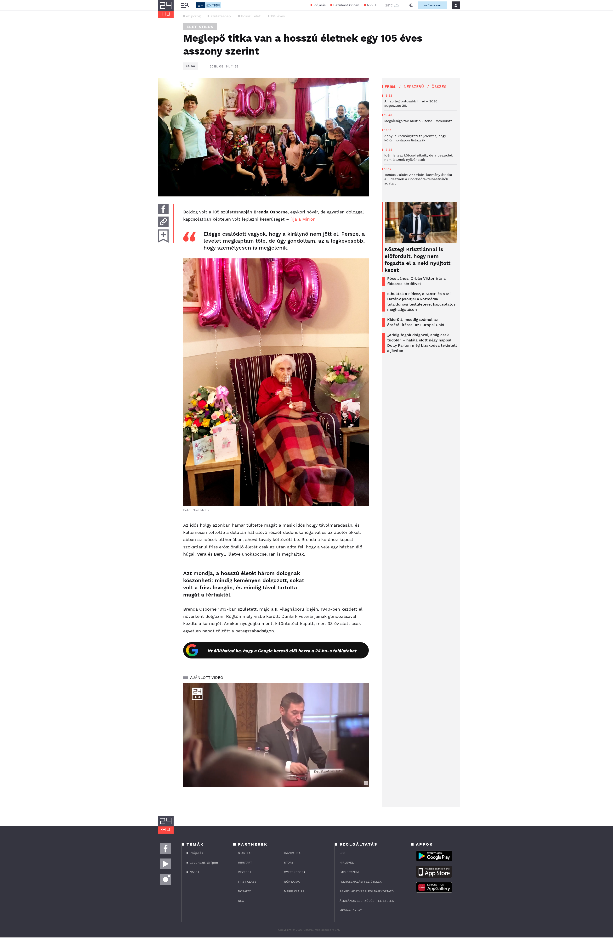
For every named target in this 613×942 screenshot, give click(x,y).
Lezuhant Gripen (346, 5)
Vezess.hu (246, 872)
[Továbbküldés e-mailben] (163, 222)
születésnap (220, 16)
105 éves (278, 16)
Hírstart (245, 862)
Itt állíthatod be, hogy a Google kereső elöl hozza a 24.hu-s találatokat (281, 650)
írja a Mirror (302, 219)
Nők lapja (292, 881)
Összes (438, 86)
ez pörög (193, 16)
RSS (342, 853)
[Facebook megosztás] (163, 209)
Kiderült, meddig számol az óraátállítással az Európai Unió (415, 322)
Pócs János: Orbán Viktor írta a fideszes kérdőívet (416, 281)
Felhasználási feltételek (361, 881)
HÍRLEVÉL (347, 862)
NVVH (371, 5)
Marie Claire (294, 891)
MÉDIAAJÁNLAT (351, 910)
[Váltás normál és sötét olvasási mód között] (411, 5)
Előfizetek (432, 5)
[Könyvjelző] (163, 236)
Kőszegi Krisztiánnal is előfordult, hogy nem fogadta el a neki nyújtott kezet (417, 259)
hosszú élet (251, 16)
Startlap (245, 853)
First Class (247, 881)
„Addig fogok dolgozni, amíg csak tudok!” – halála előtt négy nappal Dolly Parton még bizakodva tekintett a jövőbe (422, 343)
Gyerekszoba (294, 872)
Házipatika (292, 853)
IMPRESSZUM (349, 872)
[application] (276, 735)
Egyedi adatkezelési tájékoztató (367, 891)
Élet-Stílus (200, 26)
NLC (241, 901)
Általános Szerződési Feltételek (367, 901)
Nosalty (244, 891)
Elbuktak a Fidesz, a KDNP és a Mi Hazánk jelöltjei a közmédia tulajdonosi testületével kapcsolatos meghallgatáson (421, 301)
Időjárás (319, 5)
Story (288, 862)
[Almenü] (184, 5)
